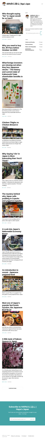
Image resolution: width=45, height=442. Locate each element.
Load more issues (12, 388)
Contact (24, 436)
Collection (31, 436)
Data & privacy (15, 436)
